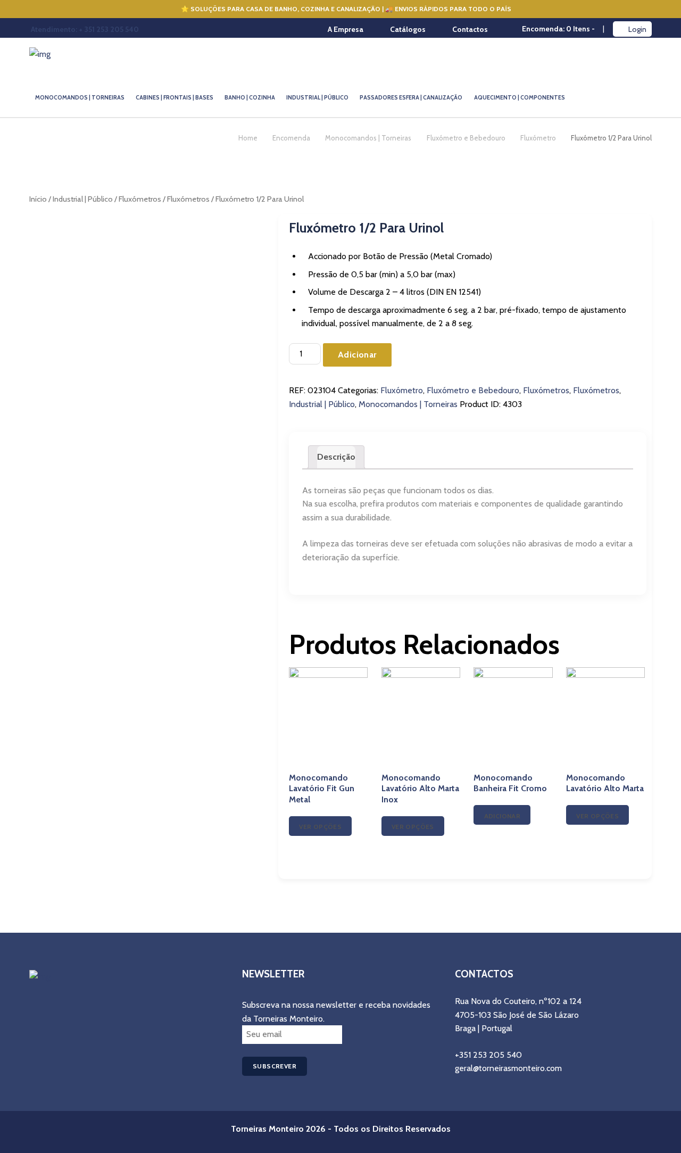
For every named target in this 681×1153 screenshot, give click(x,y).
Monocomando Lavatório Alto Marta (605, 783)
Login (637, 29)
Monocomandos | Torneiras (368, 138)
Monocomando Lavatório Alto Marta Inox (420, 789)
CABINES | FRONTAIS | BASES (174, 97)
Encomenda (291, 138)
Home (248, 138)
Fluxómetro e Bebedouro (466, 138)
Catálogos (408, 29)
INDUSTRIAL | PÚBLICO (317, 97)
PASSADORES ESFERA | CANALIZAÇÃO (411, 97)
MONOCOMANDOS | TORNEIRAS (79, 97)
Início (38, 199)
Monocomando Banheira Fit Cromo (510, 783)
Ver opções (320, 827)
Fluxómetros (140, 199)
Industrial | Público (83, 199)
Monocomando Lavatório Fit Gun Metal (321, 789)
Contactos (470, 29)
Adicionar (357, 355)
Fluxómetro (538, 138)
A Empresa (345, 29)
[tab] (336, 457)
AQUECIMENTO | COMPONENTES (519, 97)
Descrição (336, 457)
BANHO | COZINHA (250, 97)
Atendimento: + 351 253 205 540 (85, 29)
